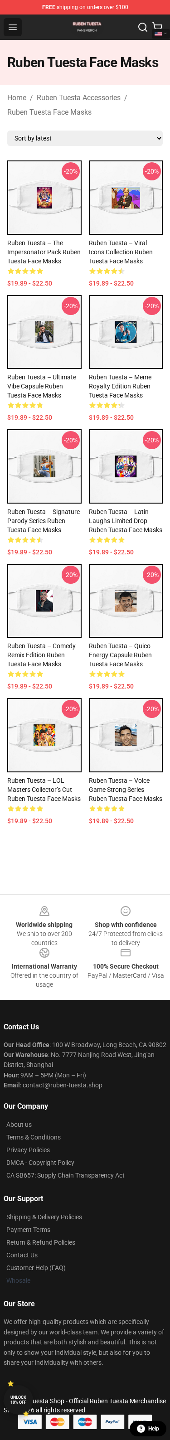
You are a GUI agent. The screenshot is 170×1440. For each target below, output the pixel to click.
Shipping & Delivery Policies (44, 1217)
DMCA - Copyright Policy (40, 1162)
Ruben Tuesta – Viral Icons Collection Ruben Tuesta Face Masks (121, 252)
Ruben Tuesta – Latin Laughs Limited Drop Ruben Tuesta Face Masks (125, 520)
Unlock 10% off (18, 1400)
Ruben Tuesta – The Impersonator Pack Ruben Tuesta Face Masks (44, 252)
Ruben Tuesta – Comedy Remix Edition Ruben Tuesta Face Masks (41, 655)
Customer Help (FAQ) (36, 1267)
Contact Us (22, 1255)
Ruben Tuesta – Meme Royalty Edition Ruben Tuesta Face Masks (120, 386)
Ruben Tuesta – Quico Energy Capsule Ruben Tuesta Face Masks (120, 655)
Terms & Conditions (33, 1137)
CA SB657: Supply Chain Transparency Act (65, 1175)
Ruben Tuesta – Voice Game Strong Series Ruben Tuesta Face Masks (125, 789)
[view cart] (157, 27)
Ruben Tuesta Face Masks (49, 112)
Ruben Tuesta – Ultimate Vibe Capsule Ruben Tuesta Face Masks (41, 386)
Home (16, 97)
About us (19, 1124)
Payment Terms (28, 1229)
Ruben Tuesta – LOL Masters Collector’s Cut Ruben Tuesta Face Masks (44, 789)
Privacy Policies (28, 1150)
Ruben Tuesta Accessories (79, 97)
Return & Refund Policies (40, 1242)
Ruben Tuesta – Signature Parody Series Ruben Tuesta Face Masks (43, 520)
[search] (142, 27)
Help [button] (153, 1428)
